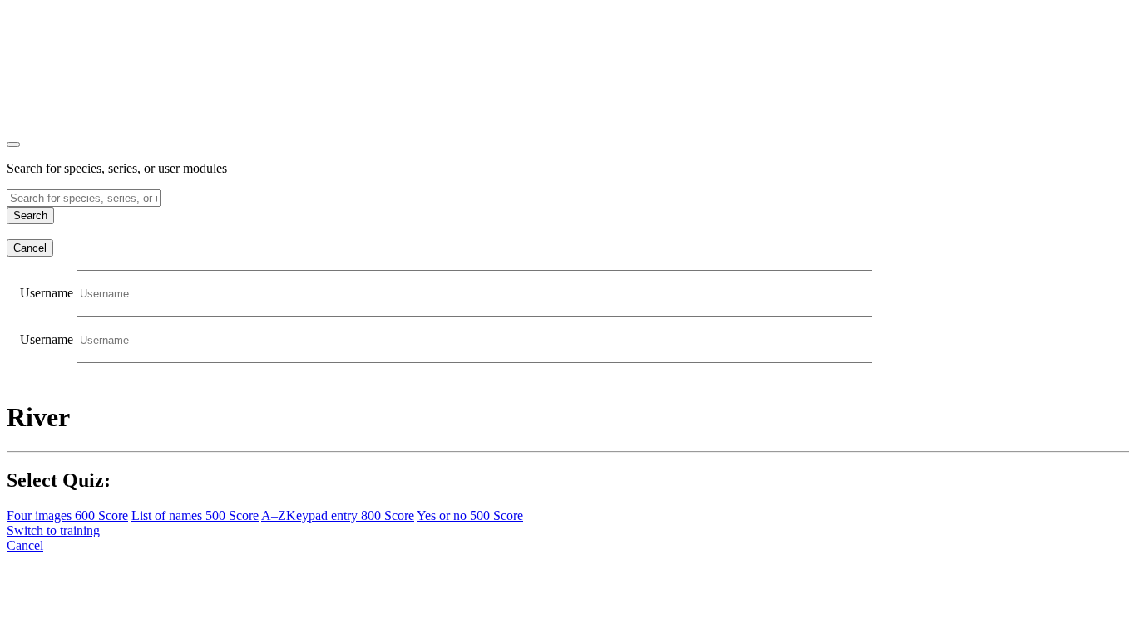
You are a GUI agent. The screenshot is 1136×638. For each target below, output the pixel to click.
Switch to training (53, 530)
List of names (195, 515)
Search (30, 215)
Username (46, 293)
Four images (67, 515)
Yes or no (470, 515)
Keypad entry (337, 515)
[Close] (13, 144)
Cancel (30, 248)
